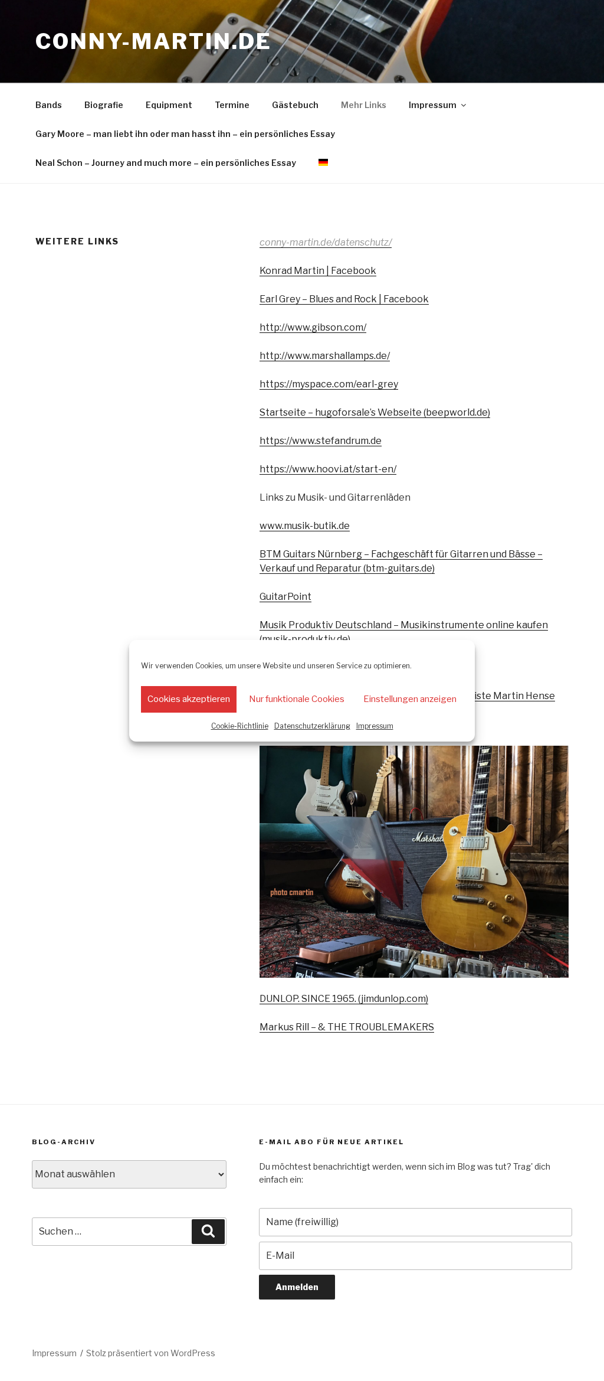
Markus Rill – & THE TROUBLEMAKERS (347, 1027)
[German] (323, 162)
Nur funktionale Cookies (296, 699)
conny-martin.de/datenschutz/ (326, 242)
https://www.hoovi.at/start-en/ (328, 469)
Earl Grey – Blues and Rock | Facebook (344, 299)
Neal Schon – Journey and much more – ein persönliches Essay (165, 163)
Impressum (374, 725)
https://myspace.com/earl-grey (329, 384)
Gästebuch (295, 105)
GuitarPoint (285, 596)
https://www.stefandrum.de (321, 440)
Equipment (169, 105)
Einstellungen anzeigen (410, 699)
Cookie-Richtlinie (239, 725)
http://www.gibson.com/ (313, 327)
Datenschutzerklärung (312, 725)
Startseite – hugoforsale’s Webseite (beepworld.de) (375, 412)
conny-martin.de (153, 41)
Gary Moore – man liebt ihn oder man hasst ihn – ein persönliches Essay (185, 134)
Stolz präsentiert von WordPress (150, 1353)
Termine (232, 105)
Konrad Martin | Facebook (318, 270)
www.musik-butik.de (305, 525)
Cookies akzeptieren (188, 699)
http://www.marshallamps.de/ (325, 355)
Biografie (103, 105)
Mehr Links (363, 105)
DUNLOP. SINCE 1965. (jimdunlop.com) (344, 998)
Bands (48, 105)
